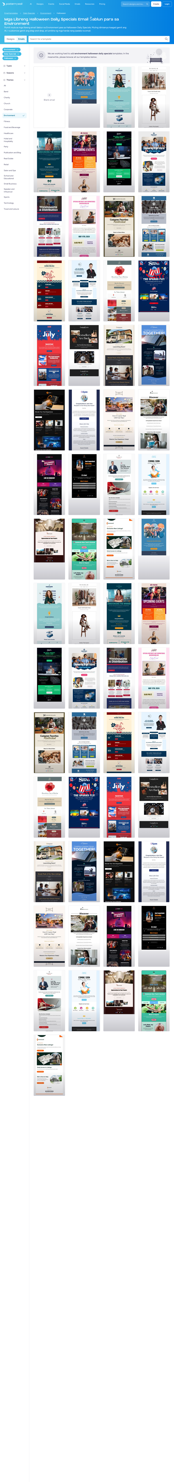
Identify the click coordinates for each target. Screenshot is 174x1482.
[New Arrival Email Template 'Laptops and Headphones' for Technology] (49, 420)
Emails (21, 39)
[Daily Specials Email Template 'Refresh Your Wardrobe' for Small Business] (154, 97)
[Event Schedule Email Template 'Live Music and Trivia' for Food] (49, 290)
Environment (45, 13)
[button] (25, 66)
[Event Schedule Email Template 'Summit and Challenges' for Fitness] (84, 161)
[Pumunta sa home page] (11, 4)
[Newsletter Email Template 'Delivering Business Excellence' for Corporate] (84, 290)
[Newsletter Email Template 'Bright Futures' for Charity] (154, 161)
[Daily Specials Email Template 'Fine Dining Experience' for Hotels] (119, 420)
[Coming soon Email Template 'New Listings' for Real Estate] (119, 355)
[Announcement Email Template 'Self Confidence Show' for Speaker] (84, 484)
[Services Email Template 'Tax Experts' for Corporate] (119, 484)
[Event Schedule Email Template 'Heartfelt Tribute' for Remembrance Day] (119, 290)
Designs (10, 39)
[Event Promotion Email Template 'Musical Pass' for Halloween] (49, 484)
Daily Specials (29, 13)
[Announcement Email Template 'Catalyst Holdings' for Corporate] (49, 161)
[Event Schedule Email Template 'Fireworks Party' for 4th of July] (49, 355)
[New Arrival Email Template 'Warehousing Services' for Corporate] (49, 226)
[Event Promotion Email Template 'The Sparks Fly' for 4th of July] (154, 290)
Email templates (11, 13)
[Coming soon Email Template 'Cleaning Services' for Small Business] (154, 484)
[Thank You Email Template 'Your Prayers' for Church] (49, 549)
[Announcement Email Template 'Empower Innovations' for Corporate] (119, 97)
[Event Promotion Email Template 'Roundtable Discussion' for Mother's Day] (84, 226)
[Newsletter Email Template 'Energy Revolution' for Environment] (154, 355)
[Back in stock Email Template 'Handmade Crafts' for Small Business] (84, 355)
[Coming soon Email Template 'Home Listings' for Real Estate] (119, 549)
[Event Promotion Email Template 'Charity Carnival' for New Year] (84, 549)
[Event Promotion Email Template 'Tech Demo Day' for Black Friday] (119, 161)
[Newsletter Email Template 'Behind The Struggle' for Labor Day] (154, 226)
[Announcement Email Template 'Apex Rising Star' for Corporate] (84, 420)
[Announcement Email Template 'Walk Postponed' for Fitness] (84, 97)
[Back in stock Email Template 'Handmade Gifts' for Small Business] (119, 226)
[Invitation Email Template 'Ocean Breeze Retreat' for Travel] (154, 420)
